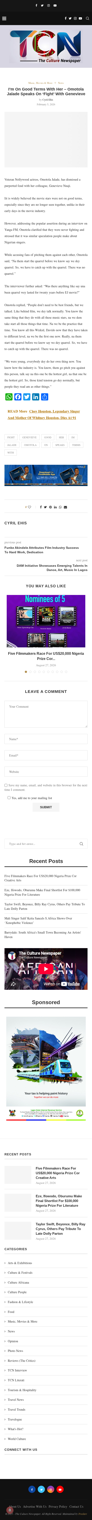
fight (11, 437)
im (73, 437)
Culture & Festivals (20, 1272)
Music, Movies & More (40, 82)
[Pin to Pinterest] (50, 507)
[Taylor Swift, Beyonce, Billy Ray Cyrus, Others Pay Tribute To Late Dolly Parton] (17, 1231)
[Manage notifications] (9, 1510)
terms (76, 445)
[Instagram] (48, 5)
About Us (15, 1506)
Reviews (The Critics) (22, 1360)
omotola (30, 445)
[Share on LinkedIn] (55, 507)
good (47, 437)
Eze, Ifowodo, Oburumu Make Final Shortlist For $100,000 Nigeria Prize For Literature (59, 1200)
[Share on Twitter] (45, 507)
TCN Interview (17, 1370)
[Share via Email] (65, 507)
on (46, 445)
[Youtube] (55, 5)
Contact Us (76, 1506)
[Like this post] (32, 507)
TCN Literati (16, 1380)
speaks (60, 445)
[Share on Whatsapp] (60, 507)
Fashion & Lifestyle (20, 1302)
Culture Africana (18, 1282)
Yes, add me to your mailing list (31, 798)
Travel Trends (16, 1409)
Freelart (82, 1514)
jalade (12, 445)
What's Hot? (15, 1429)
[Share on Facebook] (41, 507)
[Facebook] (36, 5)
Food (11, 1312)
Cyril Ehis (47, 99)
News (61, 82)
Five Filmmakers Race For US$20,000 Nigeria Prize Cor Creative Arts (58, 1173)
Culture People (17, 1292)
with (10, 452)
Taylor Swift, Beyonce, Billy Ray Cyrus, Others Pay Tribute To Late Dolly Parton (60, 1228)
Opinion (13, 1341)
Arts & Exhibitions (20, 1263)
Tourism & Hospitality (22, 1390)
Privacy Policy (58, 1506)
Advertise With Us (34, 1506)
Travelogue (15, 1419)
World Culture (17, 1439)
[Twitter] (42, 5)
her (61, 437)
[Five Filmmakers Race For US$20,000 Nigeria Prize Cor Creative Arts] (46, 621)
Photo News (15, 1351)
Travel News (16, 1399)
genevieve (29, 437)
